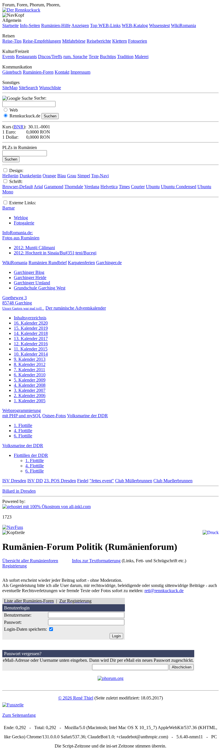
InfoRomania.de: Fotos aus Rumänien (20, 235)
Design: (16, 170)
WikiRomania (183, 25)
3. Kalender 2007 (29, 390)
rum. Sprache (75, 56)
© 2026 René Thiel (75, 697)
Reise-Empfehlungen (42, 41)
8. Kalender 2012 (29, 364)
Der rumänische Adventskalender (75, 308)
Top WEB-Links (105, 25)
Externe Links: (22, 202)
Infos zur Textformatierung (96, 560)
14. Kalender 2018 (31, 333)
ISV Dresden (14, 480)
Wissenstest (159, 25)
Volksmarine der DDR (87, 415)
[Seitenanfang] (12, 527)
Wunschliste (50, 87)
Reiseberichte (99, 41)
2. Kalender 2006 (29, 395)
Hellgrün (10, 175)
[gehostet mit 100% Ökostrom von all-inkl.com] (46, 506)
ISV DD (35, 480)
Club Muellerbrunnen (173, 480)
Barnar (8, 207)
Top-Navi (100, 175)
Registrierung (14, 565)
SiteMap (10, 87)
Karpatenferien (81, 262)
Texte (94, 56)
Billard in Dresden (19, 491)
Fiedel (82, 480)
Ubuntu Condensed (178, 186)
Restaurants (26, 56)
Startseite (10, 25)
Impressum (80, 72)
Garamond (53, 186)
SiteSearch (28, 87)
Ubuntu (153, 186)
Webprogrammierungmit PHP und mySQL (21, 413)
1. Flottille (23, 425)
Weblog (21, 217)
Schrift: (15, 181)
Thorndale (73, 186)
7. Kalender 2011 (29, 369)
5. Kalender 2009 (29, 380)
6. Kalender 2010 (29, 374)
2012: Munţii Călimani (34, 247)
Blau (61, 175)
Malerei (141, 56)
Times (124, 186)
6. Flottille (23, 435)
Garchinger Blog (29, 272)
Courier (138, 186)
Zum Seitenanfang (19, 715)
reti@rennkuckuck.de (164, 590)
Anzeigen (80, 25)
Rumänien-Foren (38, 72)
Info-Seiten (30, 25)
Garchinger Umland (32, 282)
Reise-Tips (12, 41)
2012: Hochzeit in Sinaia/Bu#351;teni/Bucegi (55, 252)
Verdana (91, 186)
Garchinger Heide (30, 277)
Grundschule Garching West (39, 287)
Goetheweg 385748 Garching (23, 302)
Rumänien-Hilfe (56, 25)
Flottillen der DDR (31, 455)
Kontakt (62, 72)
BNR (19, 126)
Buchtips (108, 56)
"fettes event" (101, 480)
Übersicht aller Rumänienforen (30, 560)
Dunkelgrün (30, 175)
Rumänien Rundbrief (47, 262)
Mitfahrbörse (73, 41)
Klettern (119, 41)
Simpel (83, 175)
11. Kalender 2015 (30, 348)
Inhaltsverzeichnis (30, 317)
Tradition (125, 56)
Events (8, 56)
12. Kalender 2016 (31, 343)
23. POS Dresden (60, 480)
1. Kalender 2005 (29, 400)
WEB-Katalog (135, 25)
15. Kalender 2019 (31, 328)
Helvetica (109, 186)
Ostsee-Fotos (54, 415)
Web (13, 110)
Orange (49, 175)
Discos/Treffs (50, 56)
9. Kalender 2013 (29, 359)
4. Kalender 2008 (29, 385)
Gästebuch (12, 72)
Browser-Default (17, 186)
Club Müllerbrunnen (133, 480)
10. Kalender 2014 (31, 354)
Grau (71, 175)
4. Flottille (23, 430)
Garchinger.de (109, 262)
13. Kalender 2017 (31, 338)
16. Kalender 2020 (31, 323)
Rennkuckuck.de (24, 115)
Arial (38, 186)
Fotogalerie (24, 222)
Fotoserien (137, 41)
